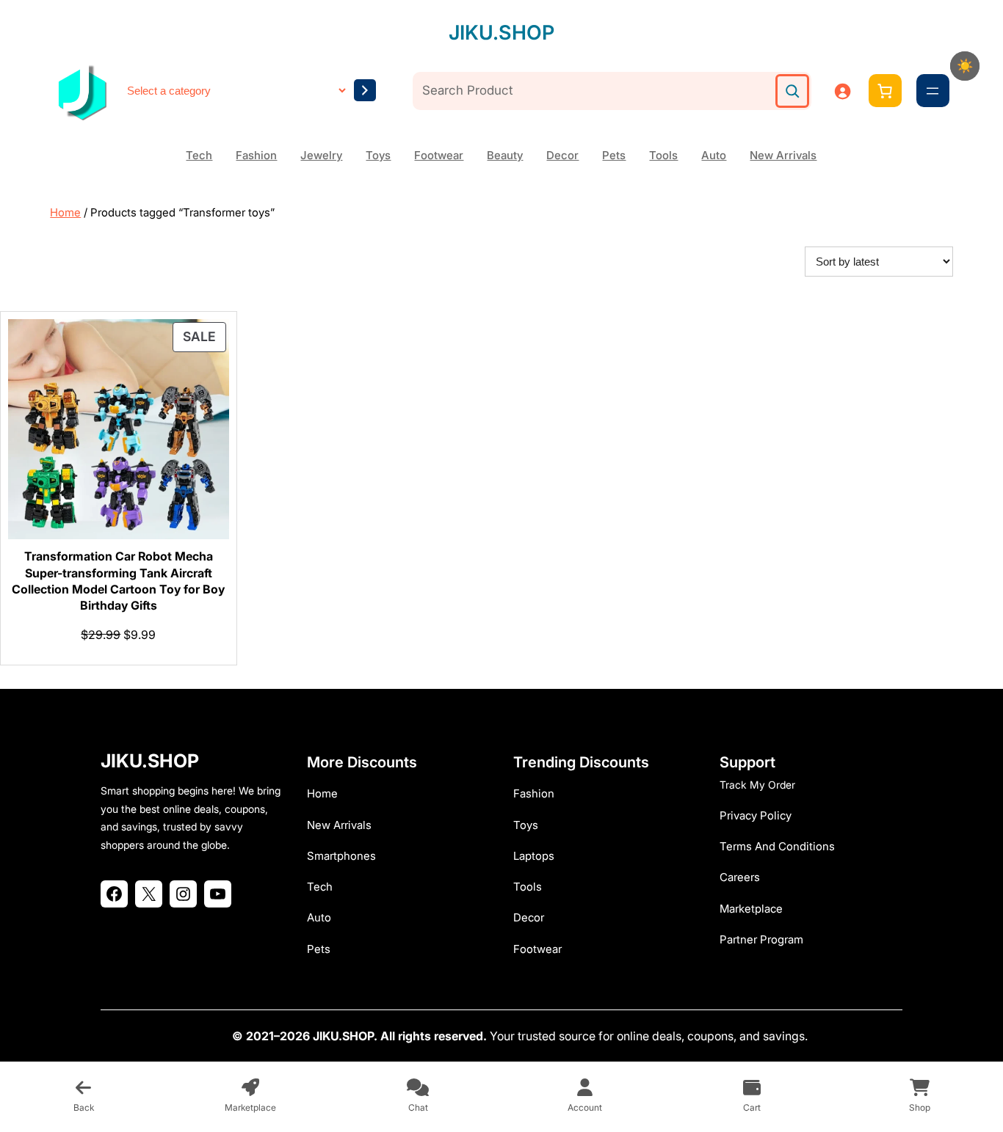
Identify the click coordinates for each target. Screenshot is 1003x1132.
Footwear (438, 155)
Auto (713, 155)
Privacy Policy (756, 815)
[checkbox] (965, 66)
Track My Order (757, 784)
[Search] (792, 91)
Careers (740, 877)
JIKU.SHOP (501, 33)
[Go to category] (365, 90)
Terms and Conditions (777, 846)
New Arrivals (783, 155)
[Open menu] (932, 91)
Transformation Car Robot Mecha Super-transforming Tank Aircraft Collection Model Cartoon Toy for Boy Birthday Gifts (118, 581)
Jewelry (321, 155)
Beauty (505, 155)
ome (326, 793)
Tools (663, 155)
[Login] (842, 91)
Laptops (533, 856)
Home (65, 212)
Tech (199, 155)
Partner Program (761, 939)
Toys (378, 155)
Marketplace (751, 909)
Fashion (256, 155)
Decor (562, 155)
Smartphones (341, 856)
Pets (614, 155)
